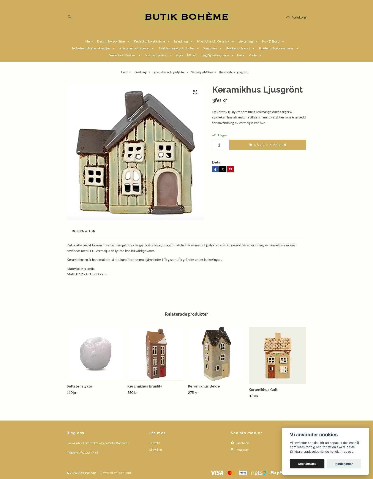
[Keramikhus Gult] (277, 355)
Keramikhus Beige (204, 386)
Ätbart (191, 55)
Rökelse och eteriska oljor (91, 48)
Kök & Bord (271, 41)
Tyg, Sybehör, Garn (215, 55)
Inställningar (344, 463)
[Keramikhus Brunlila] (156, 354)
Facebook (242, 443)
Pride (253, 55)
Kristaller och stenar (134, 48)
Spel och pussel (156, 55)
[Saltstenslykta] (95, 354)
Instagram (242, 449)
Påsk (240, 55)
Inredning (181, 41)
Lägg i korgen (270, 145)
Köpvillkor (155, 449)
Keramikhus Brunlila (144, 386)
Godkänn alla (307, 463)
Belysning (246, 41)
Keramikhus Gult (263, 390)
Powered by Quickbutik (116, 472)
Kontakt (154, 443)
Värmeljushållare (202, 72)
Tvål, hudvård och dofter (176, 48)
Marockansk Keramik (213, 41)
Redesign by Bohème (149, 41)
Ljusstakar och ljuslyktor (169, 72)
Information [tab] (83, 231)
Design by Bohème (111, 41)
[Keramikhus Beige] (216, 354)
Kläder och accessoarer (276, 48)
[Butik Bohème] (186, 17)
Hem (89, 41)
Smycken (210, 48)
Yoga (179, 55)
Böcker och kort (238, 48)
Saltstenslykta (79, 386)
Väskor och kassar (122, 55)
